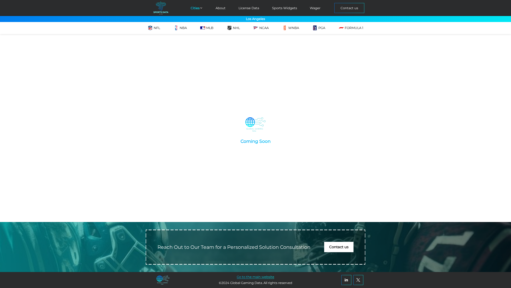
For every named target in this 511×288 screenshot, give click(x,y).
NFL (157, 28)
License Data (249, 8)
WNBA (293, 28)
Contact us (349, 8)
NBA (183, 28)
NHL (236, 28)
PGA (321, 28)
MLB (209, 28)
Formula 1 (354, 28)
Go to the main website (255, 277)
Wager (315, 8)
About (221, 8)
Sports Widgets (284, 8)
